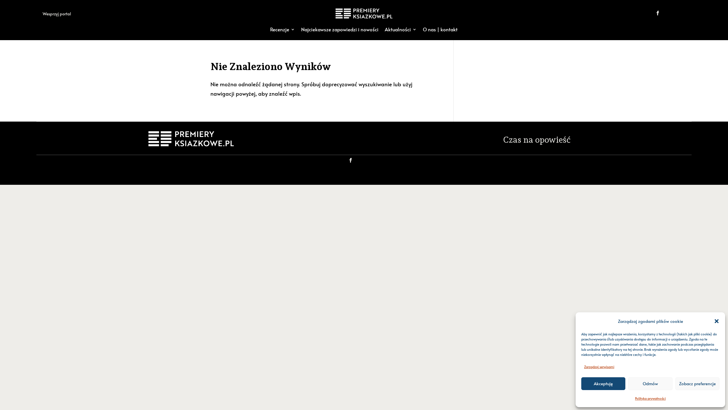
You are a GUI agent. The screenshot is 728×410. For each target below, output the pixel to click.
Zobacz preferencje (697, 383)
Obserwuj (677, 13)
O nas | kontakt (440, 29)
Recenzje (279, 29)
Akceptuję (603, 383)
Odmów (650, 383)
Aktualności (398, 29)
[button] (716, 321)
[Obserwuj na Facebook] (657, 13)
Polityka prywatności (650, 398)
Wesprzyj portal (57, 14)
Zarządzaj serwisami (599, 366)
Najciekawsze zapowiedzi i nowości (340, 29)
